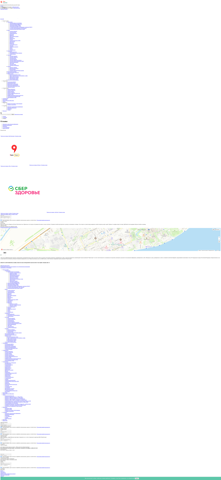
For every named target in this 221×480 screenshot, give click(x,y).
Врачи (8, 30)
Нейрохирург (12, 38)
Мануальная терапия (9, 369)
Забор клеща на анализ (14, 76)
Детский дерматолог (14, 57)
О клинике (5, 117)
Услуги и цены (6, 269)
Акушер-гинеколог (13, 31)
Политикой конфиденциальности (43, 220)
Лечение (9, 66)
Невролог (11, 37)
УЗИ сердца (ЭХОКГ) (14, 276)
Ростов (1, 470)
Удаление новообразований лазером (17, 70)
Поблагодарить (9, 227)
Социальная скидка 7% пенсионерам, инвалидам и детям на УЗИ (18, 400)
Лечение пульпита (11, 92)
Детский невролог (13, 59)
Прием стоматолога (11, 89)
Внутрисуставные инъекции (15, 304)
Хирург (11, 48)
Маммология (7, 368)
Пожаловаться (14, 227)
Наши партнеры (6, 128)
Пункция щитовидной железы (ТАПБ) (17, 29)
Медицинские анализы (11, 71)
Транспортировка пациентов (13, 72)
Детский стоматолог (11, 90)
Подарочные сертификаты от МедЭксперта (13, 406)
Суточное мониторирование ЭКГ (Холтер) (18, 28)
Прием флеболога (13, 51)
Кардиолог (12, 34)
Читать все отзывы (8, 136)
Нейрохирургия (8, 367)
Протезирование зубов (11, 97)
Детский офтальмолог (14, 62)
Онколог (11, 39)
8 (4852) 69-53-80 (15, 7)
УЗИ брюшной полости (14, 275)
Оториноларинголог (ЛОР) (15, 40)
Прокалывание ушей (14, 78)
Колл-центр (7, 391)
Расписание (5, 99)
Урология (7, 382)
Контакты (5, 110)
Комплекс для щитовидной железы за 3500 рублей (15, 398)
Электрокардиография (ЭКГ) (15, 26)
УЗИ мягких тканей (13, 281)
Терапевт (11, 45)
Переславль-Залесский (4, 474)
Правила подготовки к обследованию (14, 103)
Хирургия (7, 385)
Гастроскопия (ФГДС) (11, 81)
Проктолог (12, 42)
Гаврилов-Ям (3, 472)
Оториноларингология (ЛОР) (11, 373)
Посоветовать (3, 227)
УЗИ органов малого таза (15, 274)
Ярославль (2, 471)
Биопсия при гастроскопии (10, 346)
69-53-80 (2, 18)
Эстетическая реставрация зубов (13, 96)
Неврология (7, 372)
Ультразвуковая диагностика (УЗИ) (12, 381)
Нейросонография (13, 273)
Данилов (2, 475)
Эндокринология (8, 386)
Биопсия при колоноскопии (12, 85)
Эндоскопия (5, 343)
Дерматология (8, 365)
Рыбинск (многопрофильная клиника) (7, 473)
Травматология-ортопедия (10, 380)
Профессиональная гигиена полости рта (15, 95)
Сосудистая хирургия (9, 377)
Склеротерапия (13, 54)
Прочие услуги (10, 73)
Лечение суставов (13, 305)
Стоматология (5, 350)
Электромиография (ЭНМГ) (15, 25)
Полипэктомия (13, 69)
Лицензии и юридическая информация (15, 106)
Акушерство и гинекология (10, 362)
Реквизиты (9, 108)
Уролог (11, 47)
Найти (13, 114)
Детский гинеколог (13, 56)
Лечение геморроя (13, 67)
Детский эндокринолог (14, 65)
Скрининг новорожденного (15, 272)
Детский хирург (13, 64)
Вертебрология (8, 363)
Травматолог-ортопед (14, 46)
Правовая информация (11, 107)
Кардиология (7, 366)
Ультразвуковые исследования (13, 271)
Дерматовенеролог (13, 33)
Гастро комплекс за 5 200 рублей (11, 403)
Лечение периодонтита (9, 355)
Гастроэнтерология (9, 364)
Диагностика (9, 21)
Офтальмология (8, 374)
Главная (4, 116)
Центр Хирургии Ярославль (8, 100)
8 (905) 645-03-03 (16, 8)
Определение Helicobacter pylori (13, 86)
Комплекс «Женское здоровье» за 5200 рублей (14, 397)
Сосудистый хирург (13, 44)
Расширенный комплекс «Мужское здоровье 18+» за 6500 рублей (18, 404)
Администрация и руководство (11, 390)
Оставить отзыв (18, 136)
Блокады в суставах (13, 303)
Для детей (9, 55)
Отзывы (9, 109)
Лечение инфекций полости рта (13, 93)
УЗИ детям (12, 63)
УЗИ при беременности (14, 282)
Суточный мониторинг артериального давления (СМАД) (21, 27)
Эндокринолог (12, 49)
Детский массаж (13, 58)
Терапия (6, 379)
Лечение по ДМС (8, 409)
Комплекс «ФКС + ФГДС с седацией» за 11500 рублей (15, 399)
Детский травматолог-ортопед (16, 60)
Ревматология (8, 376)
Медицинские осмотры (9, 388)
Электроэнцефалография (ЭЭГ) (16, 24)
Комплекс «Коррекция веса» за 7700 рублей (13, 396)
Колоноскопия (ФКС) (11, 82)
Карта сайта (5, 420)
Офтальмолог (12, 41)
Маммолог (12, 35)
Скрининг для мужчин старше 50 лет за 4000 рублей (15, 405)
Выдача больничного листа (15, 74)
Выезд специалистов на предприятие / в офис (19, 75)
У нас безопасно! (6, 127)
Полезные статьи (8, 408)
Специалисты (5, 98)
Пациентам (5, 407)
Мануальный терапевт (14, 36)
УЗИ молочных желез (14, 277)
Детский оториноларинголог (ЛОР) (17, 61)
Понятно (136, 478)
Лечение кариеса (10, 91)
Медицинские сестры (9, 389)
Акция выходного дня (9, 395)
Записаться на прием (19, 114)
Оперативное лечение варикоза (13, 315)
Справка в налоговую (11, 104)
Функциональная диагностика (11, 384)
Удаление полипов (11, 87)
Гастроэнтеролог (13, 32)
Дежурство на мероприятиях (13, 79)
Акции (4, 101)
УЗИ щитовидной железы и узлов (16, 278)
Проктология (7, 375)
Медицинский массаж (14, 68)
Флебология (9, 50)
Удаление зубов (10, 94)
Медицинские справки (14, 77)
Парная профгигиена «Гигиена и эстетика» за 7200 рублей (16, 402)
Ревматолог (12, 43)
